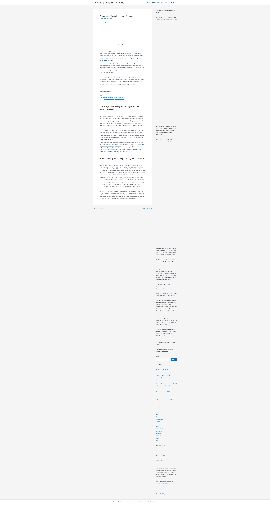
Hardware (158, 424)
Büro (157, 414)
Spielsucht (103, 18)
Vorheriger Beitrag (98, 208)
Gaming (158, 421)
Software (158, 433)
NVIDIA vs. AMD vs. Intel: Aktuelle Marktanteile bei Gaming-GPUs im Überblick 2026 (164, 378)
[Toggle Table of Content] (101, 95)
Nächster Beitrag (147, 208)
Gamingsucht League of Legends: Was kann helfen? (114, 97)
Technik (158, 438)
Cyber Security (160, 419)
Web (157, 440)
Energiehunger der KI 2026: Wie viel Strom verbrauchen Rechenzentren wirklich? (165, 394)
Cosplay (158, 417)
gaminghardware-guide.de (108, 2)
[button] (149, 2)
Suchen (158, 356)
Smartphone (159, 431)
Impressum (159, 450)
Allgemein (158, 412)
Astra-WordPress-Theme (150, 501)
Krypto (157, 426)
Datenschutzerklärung (161, 456)
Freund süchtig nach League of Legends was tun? (114, 99)
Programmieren (160, 428)
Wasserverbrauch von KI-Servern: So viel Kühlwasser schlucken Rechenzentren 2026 (166, 386)
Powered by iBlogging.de (162, 494)
